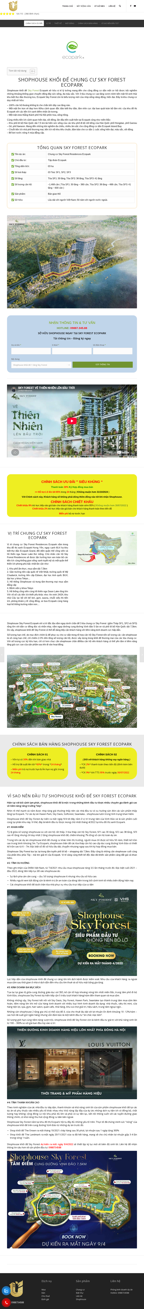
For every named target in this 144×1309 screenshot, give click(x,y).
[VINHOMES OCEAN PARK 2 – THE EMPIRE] (142, 654)
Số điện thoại (99, 345)
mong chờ (70, 822)
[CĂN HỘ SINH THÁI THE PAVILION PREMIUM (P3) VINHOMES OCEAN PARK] (2, 654)
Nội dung (15, 359)
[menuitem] (67, 6)
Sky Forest (33, 90)
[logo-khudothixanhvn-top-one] (13, 6)
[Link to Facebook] (131, 6)
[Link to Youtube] (135, 6)
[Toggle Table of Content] (31, 71)
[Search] (120, 6)
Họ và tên (16, 345)
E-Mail (55, 345)
